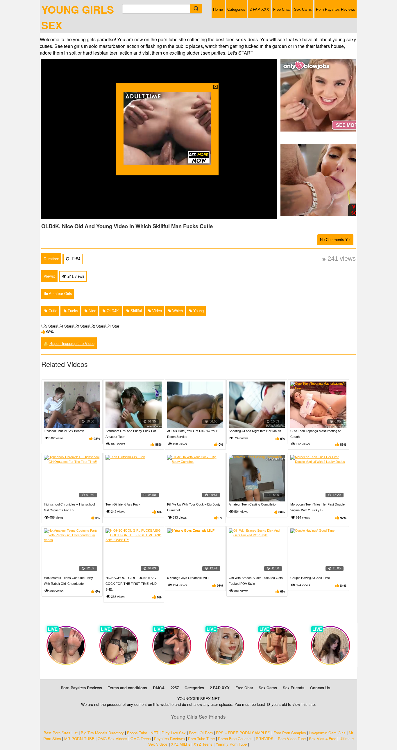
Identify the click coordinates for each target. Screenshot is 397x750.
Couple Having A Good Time (310, 578)
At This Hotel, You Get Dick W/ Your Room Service (192, 433)
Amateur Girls (60, 294)
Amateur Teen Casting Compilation (253, 504)
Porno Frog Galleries (235, 738)
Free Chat (281, 9)
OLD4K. (112, 311)
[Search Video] (196, 8)
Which (177, 311)
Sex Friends (293, 687)
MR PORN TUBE (79, 738)
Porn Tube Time (201, 738)
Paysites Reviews (169, 738)
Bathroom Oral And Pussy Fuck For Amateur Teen (130, 433)
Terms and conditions (127, 687)
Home (218, 9)
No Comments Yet (335, 240)
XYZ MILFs (180, 744)
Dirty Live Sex (174, 732)
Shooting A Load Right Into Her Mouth (255, 431)
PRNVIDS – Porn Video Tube (281, 738)
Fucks (72, 311)
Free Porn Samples (289, 732)
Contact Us (320, 687)
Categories (236, 9)
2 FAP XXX (259, 9)
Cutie (52, 311)
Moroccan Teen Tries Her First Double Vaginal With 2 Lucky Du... (317, 507)
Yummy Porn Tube (231, 744)
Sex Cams (303, 9)
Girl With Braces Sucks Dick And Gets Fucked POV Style (256, 580)
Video (156, 311)
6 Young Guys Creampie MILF (188, 578)
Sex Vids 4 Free (322, 738)
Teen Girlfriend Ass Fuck (122, 504)
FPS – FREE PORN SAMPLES (243, 732)
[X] (215, 86)
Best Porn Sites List (61, 732)
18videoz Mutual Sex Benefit (64, 431)
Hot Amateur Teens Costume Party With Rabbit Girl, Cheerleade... (68, 580)
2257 (175, 687)
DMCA (159, 687)
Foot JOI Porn (201, 732)
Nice (91, 311)
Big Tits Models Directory (102, 732)
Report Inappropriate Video (71, 343)
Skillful (135, 311)
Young (198, 311)
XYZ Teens (203, 744)
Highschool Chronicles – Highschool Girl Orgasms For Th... (69, 507)
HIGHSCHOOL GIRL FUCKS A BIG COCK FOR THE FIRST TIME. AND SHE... (131, 583)
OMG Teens (140, 738)
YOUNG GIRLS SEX (77, 17)
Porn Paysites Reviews (335, 9)
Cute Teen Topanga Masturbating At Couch (315, 433)
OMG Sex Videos (112, 738)
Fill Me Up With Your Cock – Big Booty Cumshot (194, 507)
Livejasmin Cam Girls (327, 732)
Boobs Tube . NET (142, 732)
